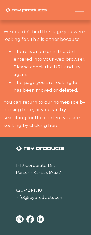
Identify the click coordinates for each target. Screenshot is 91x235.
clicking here (18, 109)
